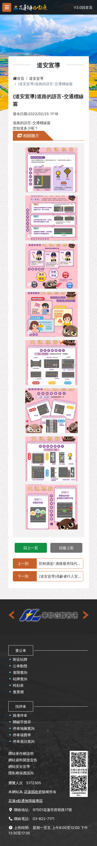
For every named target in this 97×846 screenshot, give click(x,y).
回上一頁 (30, 548)
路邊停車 (20, 715)
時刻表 (18, 685)
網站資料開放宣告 (22, 760)
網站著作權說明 (21, 753)
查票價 (18, 692)
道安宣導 (36, 78)
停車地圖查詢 (24, 728)
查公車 (20, 650)
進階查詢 (20, 672)
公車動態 (20, 666)
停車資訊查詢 (24, 741)
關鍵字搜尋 (22, 722)
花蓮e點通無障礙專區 (25, 801)
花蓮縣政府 (33, 792)
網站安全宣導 (19, 766)
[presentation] (11, 615)
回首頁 (87, 7)
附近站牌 (20, 659)
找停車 (20, 706)
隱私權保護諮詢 (21, 773)
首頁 (20, 78)
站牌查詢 (20, 679)
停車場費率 (22, 735)
